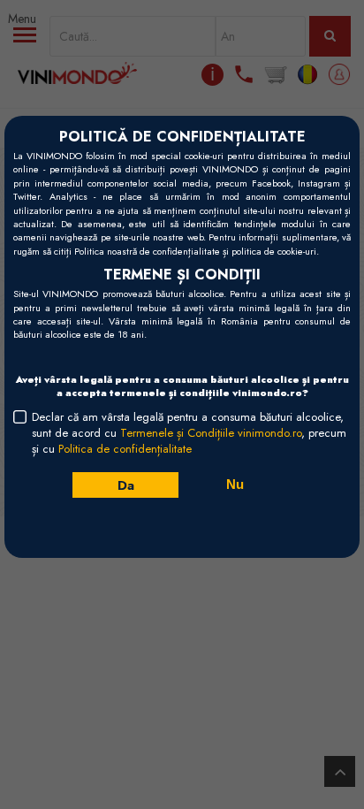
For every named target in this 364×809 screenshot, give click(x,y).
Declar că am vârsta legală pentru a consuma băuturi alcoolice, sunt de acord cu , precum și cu (189, 433)
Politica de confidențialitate (125, 448)
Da (125, 484)
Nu (235, 484)
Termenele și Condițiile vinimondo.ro (210, 432)
